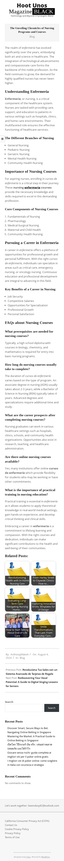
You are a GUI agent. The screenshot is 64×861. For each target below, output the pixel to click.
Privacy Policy (13, 833)
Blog (32, 36)
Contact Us (11, 825)
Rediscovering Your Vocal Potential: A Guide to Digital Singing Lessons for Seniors (32, 682)
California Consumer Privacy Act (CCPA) (27, 821)
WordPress (45, 856)
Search (9, 701)
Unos (28, 856)
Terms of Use (12, 837)
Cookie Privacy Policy (17, 829)
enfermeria (32, 187)
